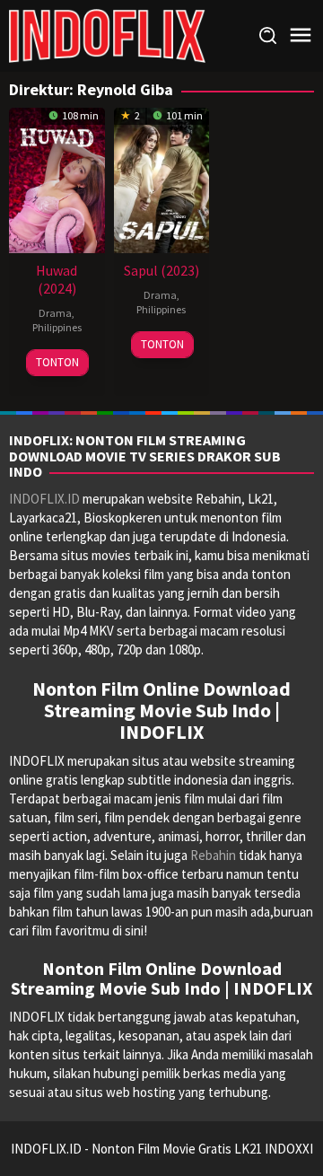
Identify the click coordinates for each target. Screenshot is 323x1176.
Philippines (57, 327)
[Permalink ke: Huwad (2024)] (57, 178)
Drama (55, 313)
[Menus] (300, 35)
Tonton (57, 362)
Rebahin (213, 855)
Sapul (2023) (161, 270)
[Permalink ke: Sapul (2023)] (162, 178)
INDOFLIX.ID (44, 498)
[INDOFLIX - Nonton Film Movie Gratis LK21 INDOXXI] (107, 34)
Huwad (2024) (56, 279)
